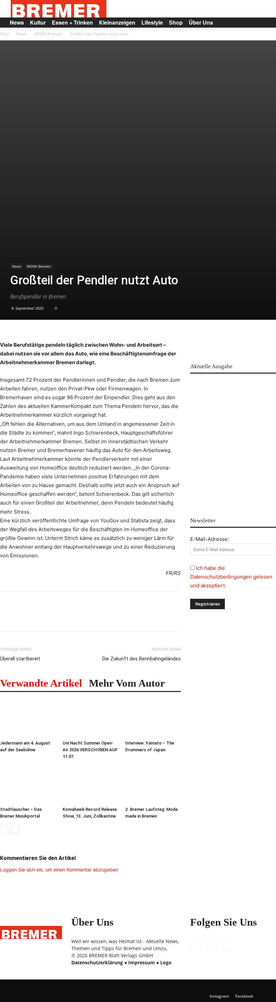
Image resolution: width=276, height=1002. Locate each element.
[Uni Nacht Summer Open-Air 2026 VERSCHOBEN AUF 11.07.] (90, 718)
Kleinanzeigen (117, 22)
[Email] (68, 617)
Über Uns (201, 22)
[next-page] (15, 829)
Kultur (38, 22)
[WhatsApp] (37, 617)
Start (4, 34)
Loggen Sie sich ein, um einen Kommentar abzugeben (59, 869)
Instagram (219, 996)
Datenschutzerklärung (97, 962)
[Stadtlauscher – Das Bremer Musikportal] (28, 785)
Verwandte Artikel (41, 683)
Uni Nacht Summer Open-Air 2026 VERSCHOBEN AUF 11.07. (90, 749)
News (17, 22)
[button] (261, 23)
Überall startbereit (20, 659)
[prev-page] (4, 829)
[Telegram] (99, 617)
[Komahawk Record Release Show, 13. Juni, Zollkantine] (90, 785)
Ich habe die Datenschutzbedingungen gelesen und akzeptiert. (231, 577)
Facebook (244, 996)
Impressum (141, 962)
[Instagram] (211, 944)
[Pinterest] (22, 617)
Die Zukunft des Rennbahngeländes (141, 659)
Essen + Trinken (72, 22)
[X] (226, 945)
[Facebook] (6, 617)
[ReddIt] (53, 617)
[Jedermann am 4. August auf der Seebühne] (28, 718)
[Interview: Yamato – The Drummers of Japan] (153, 718)
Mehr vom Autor (127, 683)
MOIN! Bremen (48, 34)
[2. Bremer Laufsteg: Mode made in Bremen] (153, 785)
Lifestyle (152, 22)
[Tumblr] (84, 617)
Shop (176, 22)
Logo (166, 962)
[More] (115, 617)
